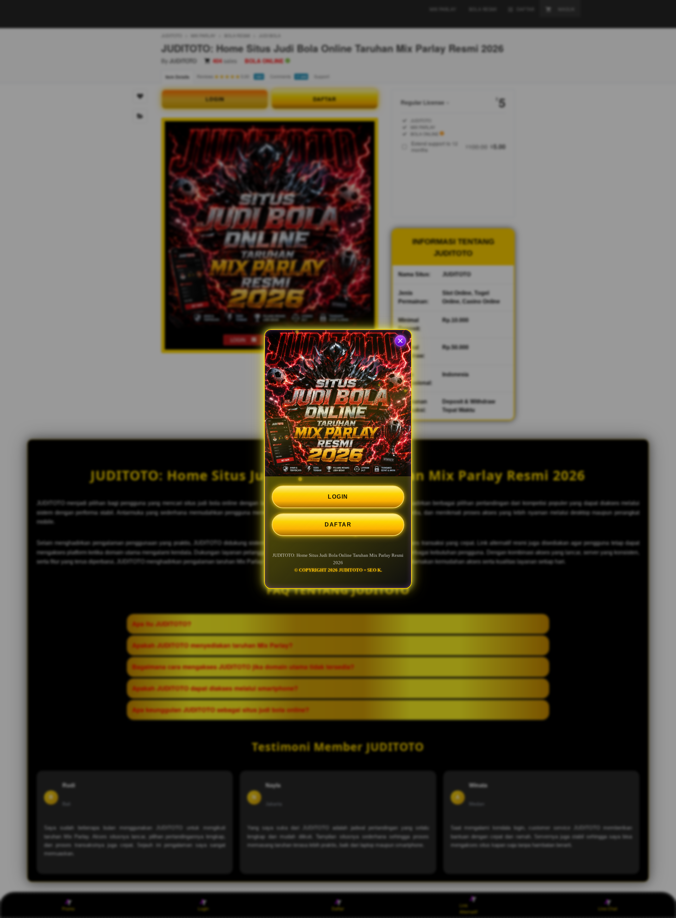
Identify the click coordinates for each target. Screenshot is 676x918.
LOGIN (338, 497)
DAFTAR (338, 525)
